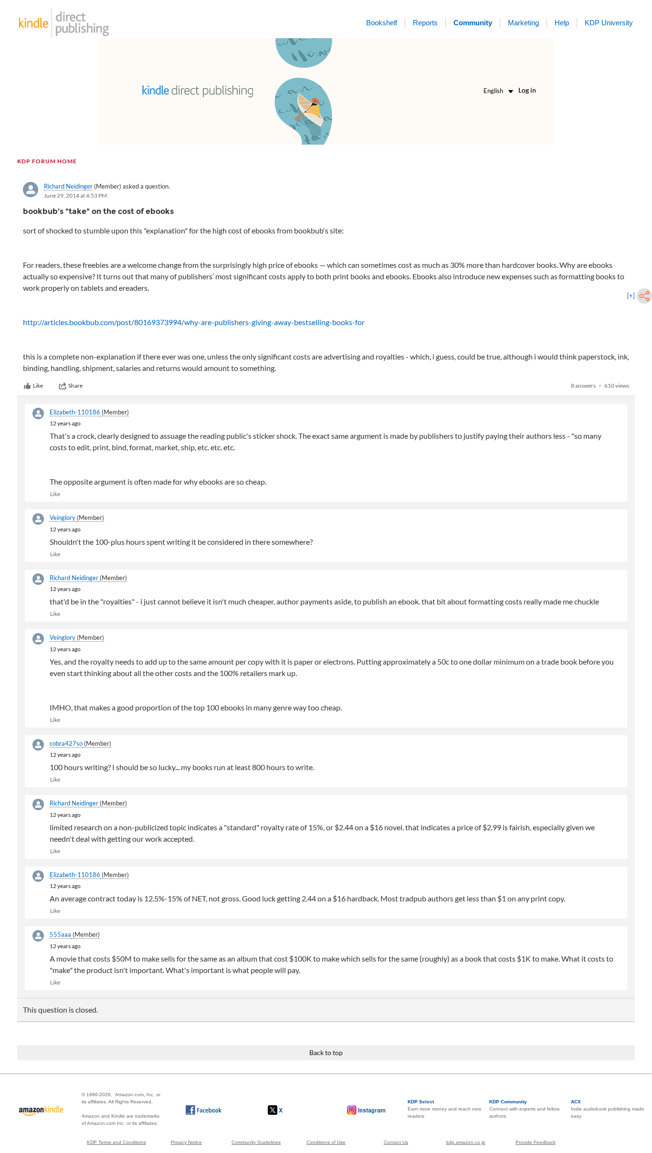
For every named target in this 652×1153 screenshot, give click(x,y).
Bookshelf (381, 23)
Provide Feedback (535, 1142)
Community (472, 23)
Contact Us (396, 1142)
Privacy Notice (186, 1142)
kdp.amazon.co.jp (465, 1142)
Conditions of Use (326, 1142)
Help (562, 23)
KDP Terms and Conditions (116, 1142)
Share (75, 385)
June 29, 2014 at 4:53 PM (75, 195)
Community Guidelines (256, 1142)
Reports (425, 23)
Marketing (523, 23)
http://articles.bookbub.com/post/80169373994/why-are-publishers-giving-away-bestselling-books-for (194, 322)
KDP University (609, 23)
